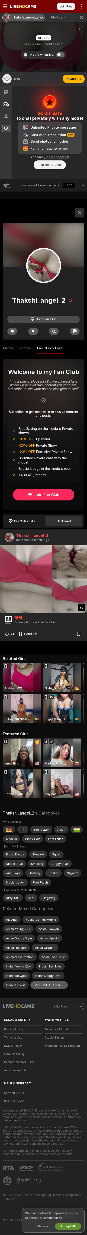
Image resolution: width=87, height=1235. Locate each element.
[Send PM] (75, 331)
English (66, 1006)
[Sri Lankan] (9, 829)
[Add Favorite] (7, 78)
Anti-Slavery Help (16, 1070)
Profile (8, 348)
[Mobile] (22, 829)
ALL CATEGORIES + (49, 985)
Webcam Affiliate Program (62, 1045)
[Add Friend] (54, 331)
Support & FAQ (14, 1093)
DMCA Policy (13, 1045)
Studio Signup (54, 1037)
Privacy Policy (13, 1029)
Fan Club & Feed (50, 348)
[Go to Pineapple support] (8, 1180)
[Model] (79, 212)
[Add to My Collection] (78, 634)
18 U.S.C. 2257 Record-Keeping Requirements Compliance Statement (42, 1197)
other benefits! (57, 157)
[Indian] (76, 829)
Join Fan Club (46, 494)
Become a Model (56, 1029)
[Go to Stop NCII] (30, 1181)
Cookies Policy (14, 1054)
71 (12, 634)
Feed (75, 17)
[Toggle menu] (5, 6)
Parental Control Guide (19, 1062)
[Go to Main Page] (27, 6)
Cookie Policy (52, 1218)
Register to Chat (50, 165)
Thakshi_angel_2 (32, 535)
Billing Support (14, 1101)
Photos (58, 17)
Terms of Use (13, 1037)
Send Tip (31, 634)
